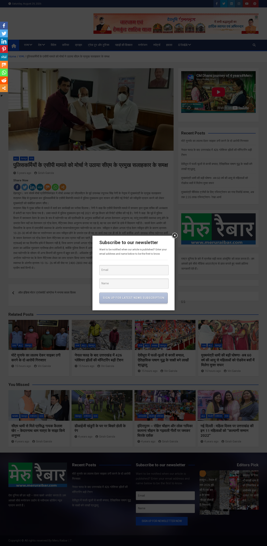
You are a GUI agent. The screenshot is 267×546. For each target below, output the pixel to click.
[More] (4, 88)
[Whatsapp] (4, 72)
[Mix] (4, 65)
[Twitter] (4, 33)
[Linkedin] (4, 41)
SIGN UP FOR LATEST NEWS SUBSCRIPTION (133, 297)
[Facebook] (4, 26)
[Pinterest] (4, 49)
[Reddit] (4, 80)
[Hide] (1, 95)
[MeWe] (4, 57)
